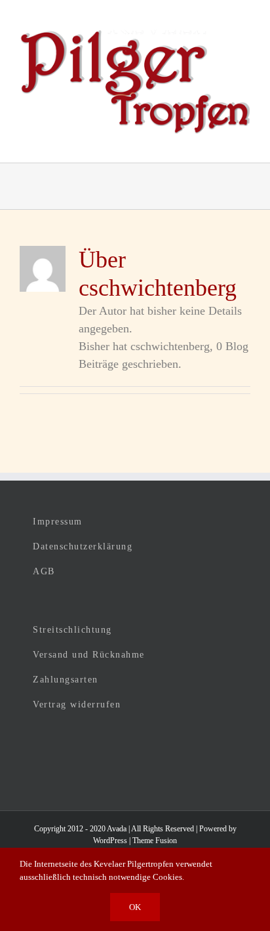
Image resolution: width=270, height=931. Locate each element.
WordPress (110, 840)
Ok (135, 907)
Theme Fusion (154, 840)
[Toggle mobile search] (221, 142)
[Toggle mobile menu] (245, 142)
